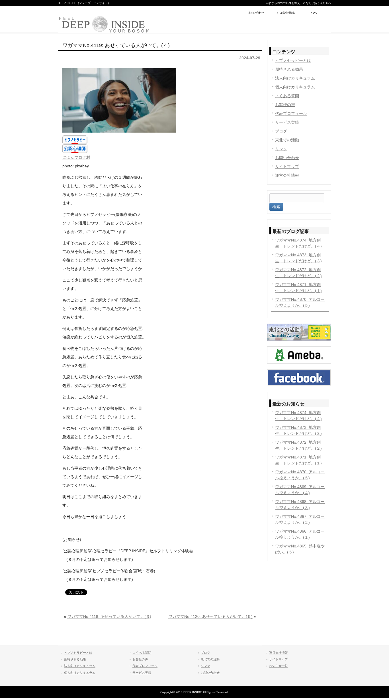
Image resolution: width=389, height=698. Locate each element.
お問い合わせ (260, 13)
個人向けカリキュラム (295, 87)
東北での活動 (287, 140)
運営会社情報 (290, 13)
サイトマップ (287, 166)
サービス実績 (287, 122)
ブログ (281, 131)
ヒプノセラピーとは (293, 60)
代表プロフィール (291, 113)
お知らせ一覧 (278, 665)
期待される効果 (289, 69)
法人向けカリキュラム (295, 78)
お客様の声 (285, 104)
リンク (318, 13)
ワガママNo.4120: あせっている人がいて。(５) (210, 616)
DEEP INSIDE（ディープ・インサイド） (84, 3)
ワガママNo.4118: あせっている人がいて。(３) (109, 616)
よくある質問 (287, 96)
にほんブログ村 (76, 157)
